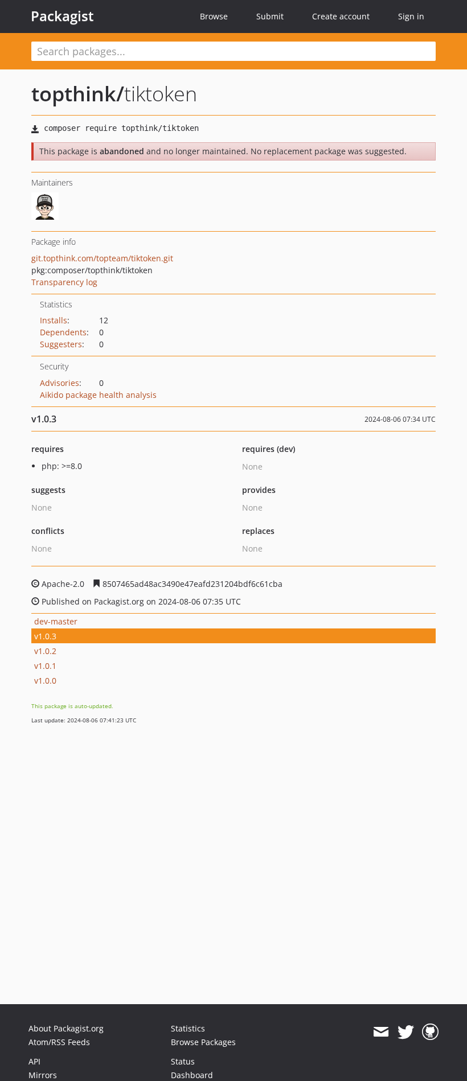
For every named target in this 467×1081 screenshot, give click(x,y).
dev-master (55, 621)
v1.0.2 (45, 651)
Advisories (59, 382)
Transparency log (64, 282)
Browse (214, 16)
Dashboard (192, 1075)
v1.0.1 (45, 665)
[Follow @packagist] (406, 1032)
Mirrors (42, 1075)
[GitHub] (430, 1032)
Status (183, 1061)
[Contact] (380, 1032)
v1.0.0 (45, 680)
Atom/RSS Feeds (59, 1042)
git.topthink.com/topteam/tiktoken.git (102, 258)
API (34, 1061)
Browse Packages (203, 1042)
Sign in (411, 16)
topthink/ (77, 94)
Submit (270, 16)
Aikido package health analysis (98, 394)
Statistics (188, 1028)
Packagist (62, 16)
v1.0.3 (45, 636)
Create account (341, 16)
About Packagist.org (66, 1028)
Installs (53, 320)
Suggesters (61, 344)
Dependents (63, 332)
